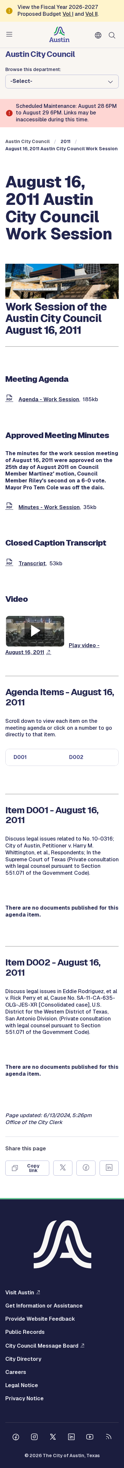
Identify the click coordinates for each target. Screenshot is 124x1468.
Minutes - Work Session (49, 507)
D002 (76, 757)
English (99, 35)
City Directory (23, 1359)
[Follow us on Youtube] (90, 1437)
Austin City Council (27, 141)
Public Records (25, 1332)
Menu (10, 34)
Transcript (32, 563)
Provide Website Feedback (40, 1319)
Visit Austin (19, 1292)
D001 (20, 757)
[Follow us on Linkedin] (71, 1437)
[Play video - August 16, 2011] (35, 645)
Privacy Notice (24, 1398)
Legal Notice (21, 1385)
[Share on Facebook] (86, 1168)
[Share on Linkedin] (109, 1168)
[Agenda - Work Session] (10, 399)
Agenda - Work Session (49, 399)
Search (113, 34)
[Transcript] (10, 563)
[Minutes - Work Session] (10, 507)
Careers (15, 1372)
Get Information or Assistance (44, 1306)
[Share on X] (62, 1168)
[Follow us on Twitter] (53, 1437)
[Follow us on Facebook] (16, 1437)
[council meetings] (62, 297)
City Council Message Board (41, 1346)
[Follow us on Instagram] (34, 1437)
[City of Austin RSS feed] (108, 1437)
